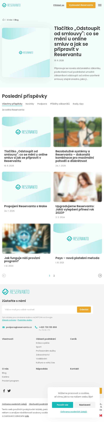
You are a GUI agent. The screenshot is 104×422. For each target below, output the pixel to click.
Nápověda (42, 368)
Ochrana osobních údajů (73, 411)
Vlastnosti (7, 339)
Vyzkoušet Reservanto (81, 5)
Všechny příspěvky (12, 104)
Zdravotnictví (42, 354)
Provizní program (10, 380)
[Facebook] (4, 391)
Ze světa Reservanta (13, 109)
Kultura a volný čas (45, 362)
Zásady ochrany (9, 320)
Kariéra (5, 376)
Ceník (73, 339)
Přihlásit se (58, 5)
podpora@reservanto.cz (19, 327)
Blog (4, 372)
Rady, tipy (78, 103)
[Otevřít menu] (100, 5)
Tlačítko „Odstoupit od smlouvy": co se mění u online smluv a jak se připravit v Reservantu (77, 41)
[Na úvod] (11, 5)
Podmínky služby (25, 320)
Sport (39, 346)
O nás (5, 368)
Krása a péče (42, 342)
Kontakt (74, 368)
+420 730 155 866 (48, 327)
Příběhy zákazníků (60, 103)
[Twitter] (9, 391)
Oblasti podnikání (46, 339)
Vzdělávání (41, 358)
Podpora (42, 103)
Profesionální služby (46, 350)
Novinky (30, 103)
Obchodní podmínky (39, 404)
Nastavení (84, 404)
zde (27, 416)
